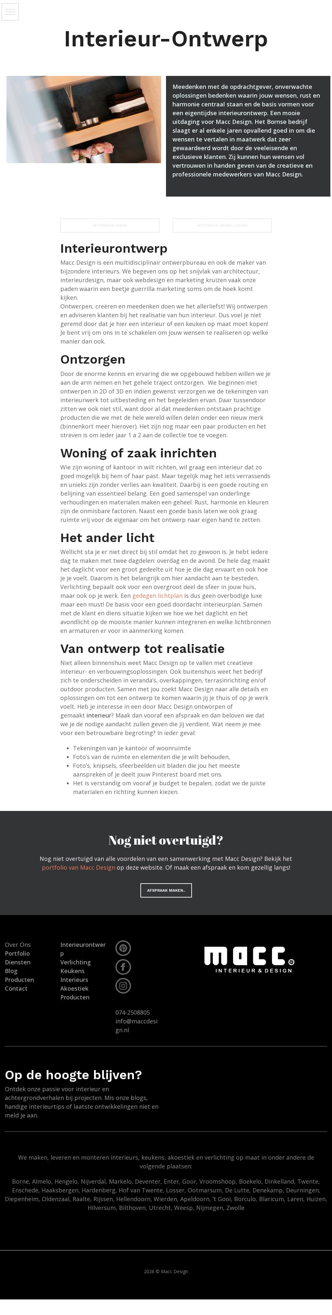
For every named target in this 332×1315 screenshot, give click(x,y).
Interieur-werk (109, 225)
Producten (74, 997)
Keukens (72, 971)
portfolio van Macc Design (78, 867)
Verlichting (75, 962)
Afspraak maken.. (166, 890)
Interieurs (74, 979)
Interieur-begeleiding (222, 225)
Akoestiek (74, 988)
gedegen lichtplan (157, 595)
